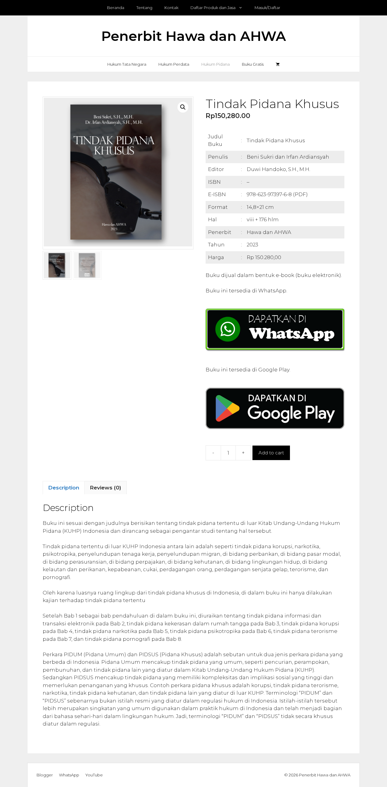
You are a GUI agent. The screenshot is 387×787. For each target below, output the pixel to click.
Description (63, 488)
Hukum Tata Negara (126, 64)
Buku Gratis (253, 64)
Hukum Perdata (173, 64)
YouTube (94, 774)
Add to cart (271, 453)
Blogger (45, 774)
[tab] (64, 487)
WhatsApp (69, 774)
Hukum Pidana (215, 64)
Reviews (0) (105, 488)
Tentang (144, 7)
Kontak (171, 7)
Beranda (115, 7)
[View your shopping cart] (278, 64)
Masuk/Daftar (267, 7)
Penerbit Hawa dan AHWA (193, 36)
